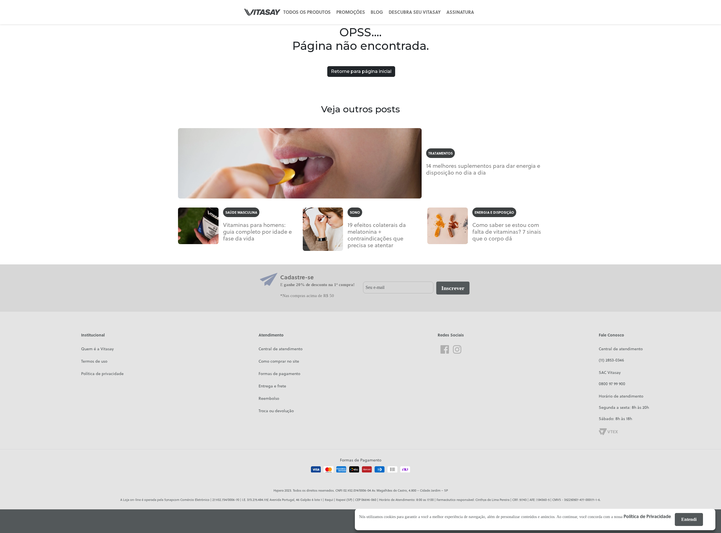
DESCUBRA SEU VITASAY (415, 12)
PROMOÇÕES (350, 12)
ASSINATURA (460, 12)
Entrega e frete (272, 386)
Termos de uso (94, 361)
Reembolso (269, 398)
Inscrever (452, 288)
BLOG (377, 12)
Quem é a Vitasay (97, 349)
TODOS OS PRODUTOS (307, 12)
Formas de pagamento (279, 373)
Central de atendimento (280, 349)
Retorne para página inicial (361, 71)
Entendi (688, 519)
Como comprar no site (279, 361)
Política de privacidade (102, 373)
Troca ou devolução (276, 411)
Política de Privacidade (647, 516)
